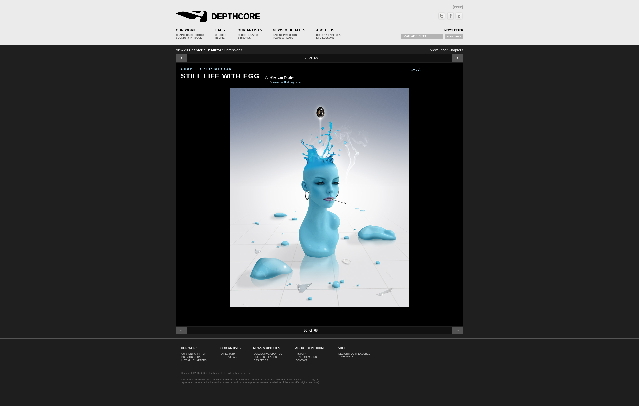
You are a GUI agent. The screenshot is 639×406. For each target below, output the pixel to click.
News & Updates (289, 30)
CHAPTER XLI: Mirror (206, 69)
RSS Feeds (261, 360)
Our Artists (250, 30)
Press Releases (265, 357)
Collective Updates (268, 353)
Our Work (186, 30)
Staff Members (306, 357)
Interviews (229, 357)
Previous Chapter (194, 357)
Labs (220, 30)
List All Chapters (194, 360)
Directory (228, 353)
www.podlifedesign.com (287, 82)
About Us (325, 30)
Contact (301, 360)
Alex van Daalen (282, 78)
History (301, 353)
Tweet (415, 69)
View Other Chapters (446, 50)
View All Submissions (209, 50)
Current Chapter (193, 353)
